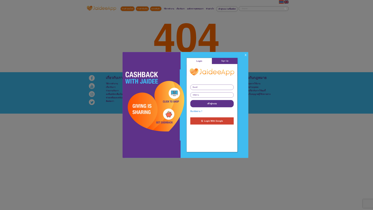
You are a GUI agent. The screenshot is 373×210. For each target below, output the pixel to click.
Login (199, 61)
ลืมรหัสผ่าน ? (196, 111)
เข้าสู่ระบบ (212, 103)
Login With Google (213, 121)
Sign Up (224, 61)
